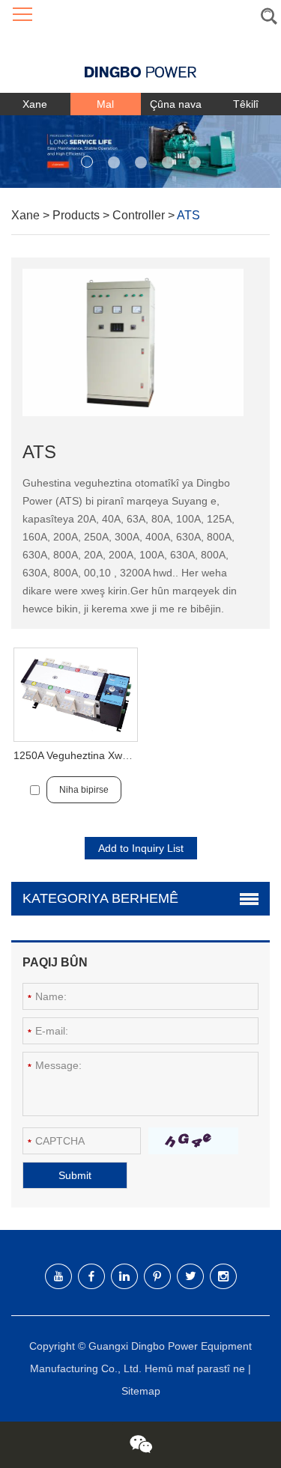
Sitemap (140, 1391)
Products (77, 215)
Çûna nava (176, 104)
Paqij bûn (55, 962)
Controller (140, 215)
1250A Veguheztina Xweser (78, 755)
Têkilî (246, 104)
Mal (105, 104)
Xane (34, 104)
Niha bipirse (84, 790)
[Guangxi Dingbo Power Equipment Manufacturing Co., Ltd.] (140, 61)
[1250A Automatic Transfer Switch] (75, 695)
